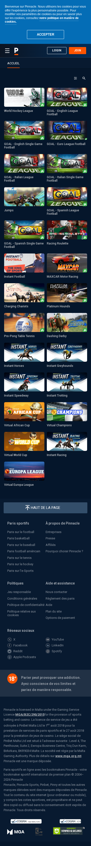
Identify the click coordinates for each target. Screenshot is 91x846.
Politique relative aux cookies (21, 613)
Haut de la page (45, 508)
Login (56, 50)
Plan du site (54, 611)
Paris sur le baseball (21, 545)
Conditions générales (22, 598)
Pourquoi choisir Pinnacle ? (64, 551)
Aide (49, 605)
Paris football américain (23, 551)
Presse (50, 538)
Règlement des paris (60, 598)
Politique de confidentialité (25, 605)
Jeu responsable (19, 592)
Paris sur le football (20, 532)
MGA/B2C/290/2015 (29, 714)
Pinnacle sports (16, 51)
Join (77, 50)
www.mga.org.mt (68, 756)
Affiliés (51, 545)
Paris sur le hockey (20, 564)
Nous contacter (56, 592)
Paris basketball (18, 538)
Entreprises (53, 532)
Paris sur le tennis (19, 558)
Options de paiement (60, 618)
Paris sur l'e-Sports (20, 571)
